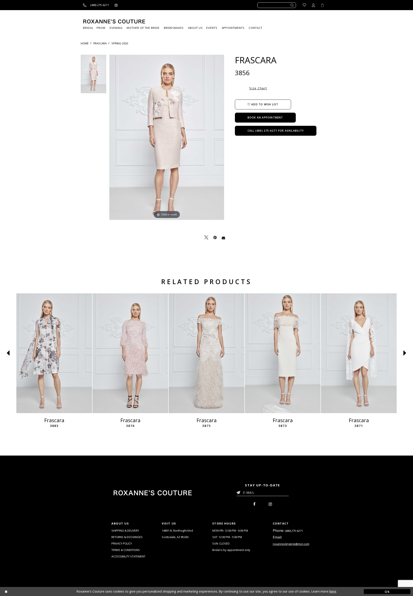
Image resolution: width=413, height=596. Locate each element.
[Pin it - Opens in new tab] (215, 237)
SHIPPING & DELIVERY (125, 530)
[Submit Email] (239, 491)
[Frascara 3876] (130, 353)
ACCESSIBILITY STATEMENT (128, 556)
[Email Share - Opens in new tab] (223, 238)
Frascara (100, 43)
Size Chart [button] (258, 88)
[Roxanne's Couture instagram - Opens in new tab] (116, 5)
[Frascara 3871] (359, 353)
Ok (387, 591)
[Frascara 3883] (54, 353)
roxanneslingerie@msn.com (291, 544)
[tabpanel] (93, 75)
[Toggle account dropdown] (313, 5)
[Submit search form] (292, 5)
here (332, 591)
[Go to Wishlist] (304, 5)
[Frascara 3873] (283, 353)
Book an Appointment (265, 117)
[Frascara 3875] (206, 353)
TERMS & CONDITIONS (125, 550)
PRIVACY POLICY (121, 543)
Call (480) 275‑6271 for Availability (276, 130)
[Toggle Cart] (322, 5)
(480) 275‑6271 (294, 531)
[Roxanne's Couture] (114, 21)
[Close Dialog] (26, 591)
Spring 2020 (119, 43)
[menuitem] (212, 28)
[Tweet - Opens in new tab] (206, 237)
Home (85, 43)
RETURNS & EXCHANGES (127, 537)
